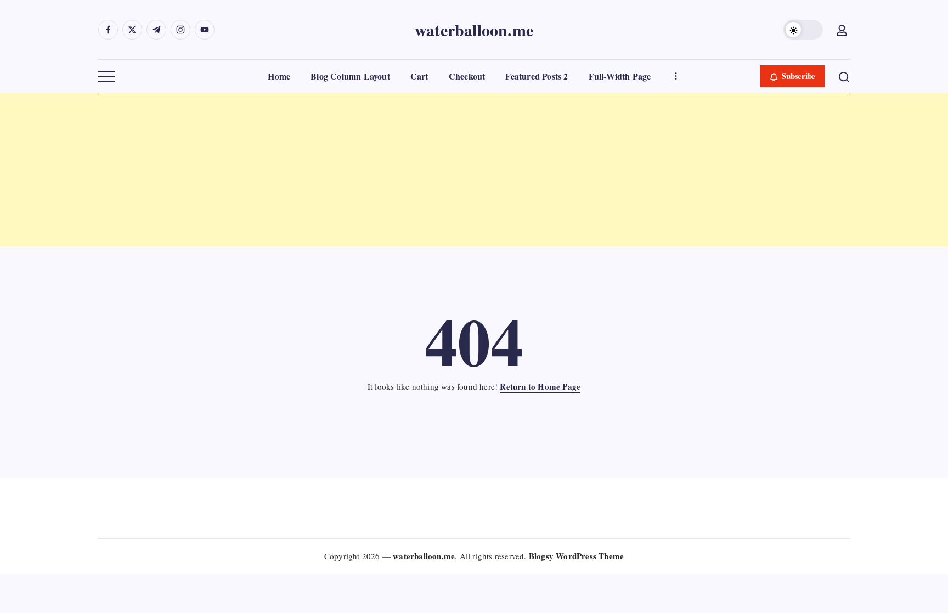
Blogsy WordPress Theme (576, 556)
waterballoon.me (474, 30)
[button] (803, 30)
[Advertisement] (329, 169)
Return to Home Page (540, 386)
